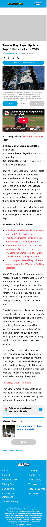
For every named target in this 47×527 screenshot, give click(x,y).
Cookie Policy (8, 489)
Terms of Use (35, 484)
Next (37, 103)
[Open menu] (4, 3)
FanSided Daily (9, 479)
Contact (6, 475)
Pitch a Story (34, 479)
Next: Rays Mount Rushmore (17, 382)
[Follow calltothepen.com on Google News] (40, 409)
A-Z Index (33, 493)
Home (5, 450)
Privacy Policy (9, 484)
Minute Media (14, 508)
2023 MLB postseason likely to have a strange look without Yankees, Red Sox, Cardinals (25, 264)
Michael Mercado (33, 136)
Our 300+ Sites (35, 475)
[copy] (18, 58)
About (5, 470)
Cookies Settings (10, 501)
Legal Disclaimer (36, 489)
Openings (33, 470)
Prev (10, 103)
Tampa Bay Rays (16, 450)
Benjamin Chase (13, 53)
